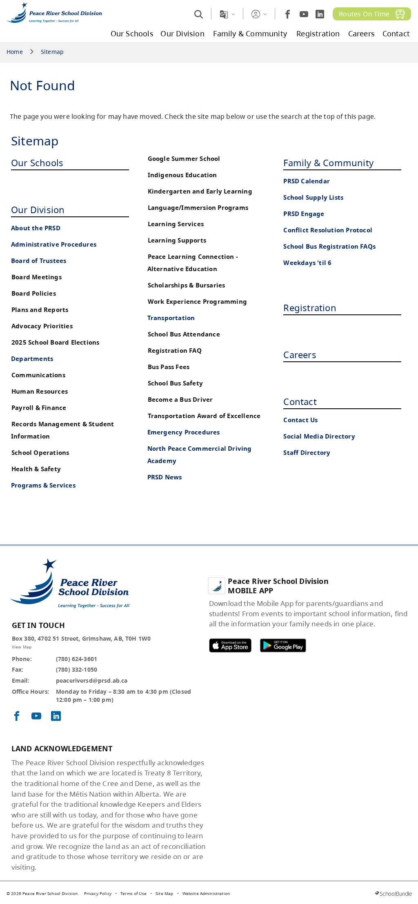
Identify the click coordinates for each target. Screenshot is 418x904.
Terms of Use (133, 893)
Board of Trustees (38, 260)
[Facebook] (287, 14)
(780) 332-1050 (76, 669)
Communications (38, 375)
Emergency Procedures (183, 432)
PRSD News (164, 477)
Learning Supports (177, 240)
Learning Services (176, 224)
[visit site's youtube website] (36, 716)
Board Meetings (36, 277)
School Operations (40, 452)
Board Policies (33, 293)
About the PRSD (35, 228)
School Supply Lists (313, 197)
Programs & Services (43, 485)
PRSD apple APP (230, 645)
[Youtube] (304, 14)
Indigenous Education (182, 175)
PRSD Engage (303, 213)
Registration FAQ (175, 350)
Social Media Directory (319, 436)
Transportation (171, 318)
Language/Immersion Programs (198, 207)
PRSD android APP (283, 645)
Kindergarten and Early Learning (200, 191)
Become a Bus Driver (180, 399)
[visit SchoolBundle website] (393, 893)
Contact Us (300, 420)
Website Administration (206, 893)
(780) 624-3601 (76, 659)
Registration (309, 307)
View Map (21, 647)
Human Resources (39, 391)
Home (15, 52)
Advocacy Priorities (42, 326)
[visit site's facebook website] (17, 716)
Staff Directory (306, 452)
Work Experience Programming (197, 301)
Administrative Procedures (53, 244)
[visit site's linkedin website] (56, 716)
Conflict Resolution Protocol (327, 230)
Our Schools (37, 162)
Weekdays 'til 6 (307, 262)
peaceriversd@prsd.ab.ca (92, 680)
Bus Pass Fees (169, 367)
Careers (299, 354)
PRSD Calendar (306, 181)
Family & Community (328, 162)
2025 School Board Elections (55, 342)
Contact (299, 401)
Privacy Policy (97, 893)
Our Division (37, 209)
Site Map (164, 893)
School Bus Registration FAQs (329, 246)
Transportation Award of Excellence (204, 416)
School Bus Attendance (184, 334)
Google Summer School (184, 158)
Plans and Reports (39, 309)
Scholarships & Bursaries (186, 285)
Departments (32, 358)
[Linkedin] (320, 14)
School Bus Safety (175, 383)
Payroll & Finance (38, 407)
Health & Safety (36, 469)
